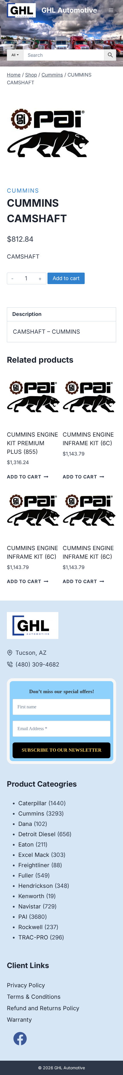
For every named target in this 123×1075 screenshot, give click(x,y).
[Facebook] (20, 1038)
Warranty (19, 1019)
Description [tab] (26, 314)
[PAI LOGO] (48, 133)
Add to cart (66, 278)
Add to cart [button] (24, 477)
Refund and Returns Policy (43, 1008)
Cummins (23, 190)
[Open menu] (111, 10)
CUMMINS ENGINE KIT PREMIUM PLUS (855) (32, 443)
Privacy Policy (26, 985)
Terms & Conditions (34, 996)
